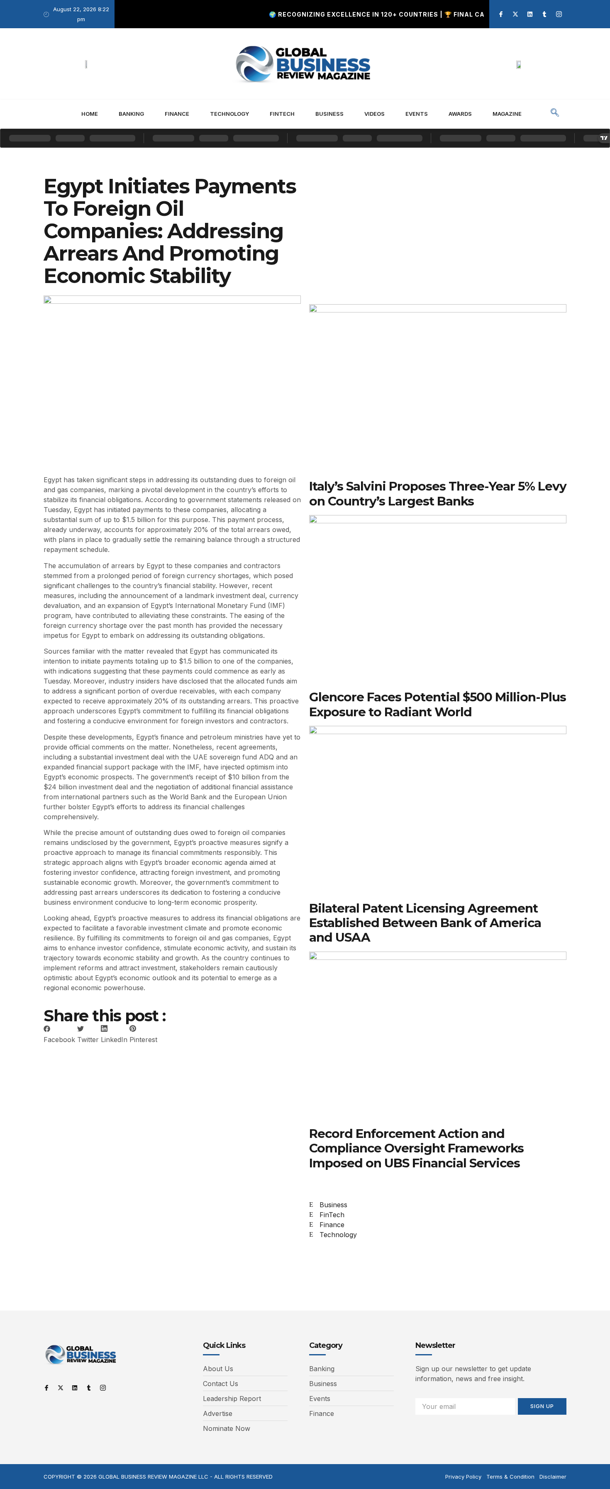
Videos (374, 113)
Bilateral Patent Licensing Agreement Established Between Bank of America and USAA (425, 923)
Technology (229, 113)
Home (89, 113)
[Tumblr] (544, 14)
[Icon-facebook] (501, 14)
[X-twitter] (515, 14)
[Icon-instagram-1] (559, 14)
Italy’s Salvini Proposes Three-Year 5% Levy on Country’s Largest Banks (437, 493)
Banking (131, 113)
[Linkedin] (530, 14)
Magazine (507, 113)
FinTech (282, 113)
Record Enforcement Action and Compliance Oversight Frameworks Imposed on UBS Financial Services (416, 1148)
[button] (555, 114)
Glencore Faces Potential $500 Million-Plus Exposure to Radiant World (437, 704)
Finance (177, 113)
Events (416, 113)
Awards (460, 113)
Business (329, 113)
